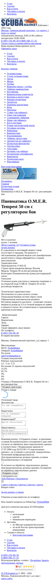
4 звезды (12, 484)
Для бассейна (13, 146)
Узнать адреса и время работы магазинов (21, 43)
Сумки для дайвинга (17, 112)
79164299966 (42, 502)
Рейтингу (11, 478)
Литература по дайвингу (19, 141)
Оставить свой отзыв (11, 387)
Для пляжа (12, 148)
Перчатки (11, 110)
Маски (10, 81)
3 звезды (21, 484)
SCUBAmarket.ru (9, 573)
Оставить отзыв (28, 245)
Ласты (10, 79)
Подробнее (6, 181)
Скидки (11, 6)
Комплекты (12, 156)
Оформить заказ (9, 48)
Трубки (10, 84)
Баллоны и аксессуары (18, 97)
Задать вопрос (8, 247)
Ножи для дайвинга (16, 120)
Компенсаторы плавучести (20, 94)
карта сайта (6, 578)
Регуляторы (12, 92)
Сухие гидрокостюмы (17, 76)
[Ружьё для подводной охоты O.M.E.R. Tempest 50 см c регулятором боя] (24, 237)
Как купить (12, 8)
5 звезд (4, 484)
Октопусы (12, 102)
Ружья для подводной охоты (21, 125)
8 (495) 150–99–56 (10, 41)
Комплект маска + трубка (19, 86)
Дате (3, 478)
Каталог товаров (9, 68)
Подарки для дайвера (17, 151)
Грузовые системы (16, 128)
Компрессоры (13, 133)
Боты (9, 107)
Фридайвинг (13, 161)
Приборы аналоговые (17, 104)
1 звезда (39, 484)
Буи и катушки (14, 123)
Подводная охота (15, 159)
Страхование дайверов (18, 117)
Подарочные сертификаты (20, 154)
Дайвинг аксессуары (17, 138)
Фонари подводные (16, 99)
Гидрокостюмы (14, 73)
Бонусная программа (11, 166)
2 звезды (30, 484)
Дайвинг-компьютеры (18, 89)
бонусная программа (23, 535)
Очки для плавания (16, 115)
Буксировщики (14, 136)
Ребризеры (12, 130)
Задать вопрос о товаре (12, 492)
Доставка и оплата (16, 11)
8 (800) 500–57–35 (28, 41)
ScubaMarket (14, 348)
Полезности (22, 478)
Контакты (12, 14)
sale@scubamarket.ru (11, 356)
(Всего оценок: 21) (10, 245)
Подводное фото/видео (18, 143)
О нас (10, 3)
